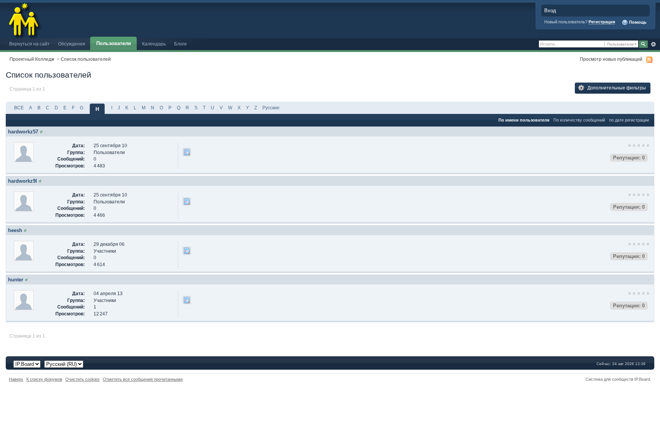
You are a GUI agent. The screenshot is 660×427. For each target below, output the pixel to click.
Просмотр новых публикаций (611, 59)
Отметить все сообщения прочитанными (143, 379)
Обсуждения (71, 43)
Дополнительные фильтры (616, 87)
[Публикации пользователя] (187, 152)
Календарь (154, 43)
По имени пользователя (523, 120)
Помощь (637, 22)
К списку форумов (44, 379)
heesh (15, 230)
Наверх (16, 379)
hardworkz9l (22, 181)
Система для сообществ (609, 379)
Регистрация (602, 21)
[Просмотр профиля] (41, 132)
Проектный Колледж (32, 59)
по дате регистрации (629, 120)
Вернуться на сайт (29, 43)
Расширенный (653, 44)
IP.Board (642, 379)
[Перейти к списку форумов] (24, 18)
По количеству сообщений (579, 120)
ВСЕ (19, 107)
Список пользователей (86, 59)
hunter (15, 280)
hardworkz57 (23, 132)
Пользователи (113, 43)
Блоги (180, 43)
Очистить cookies (82, 379)
